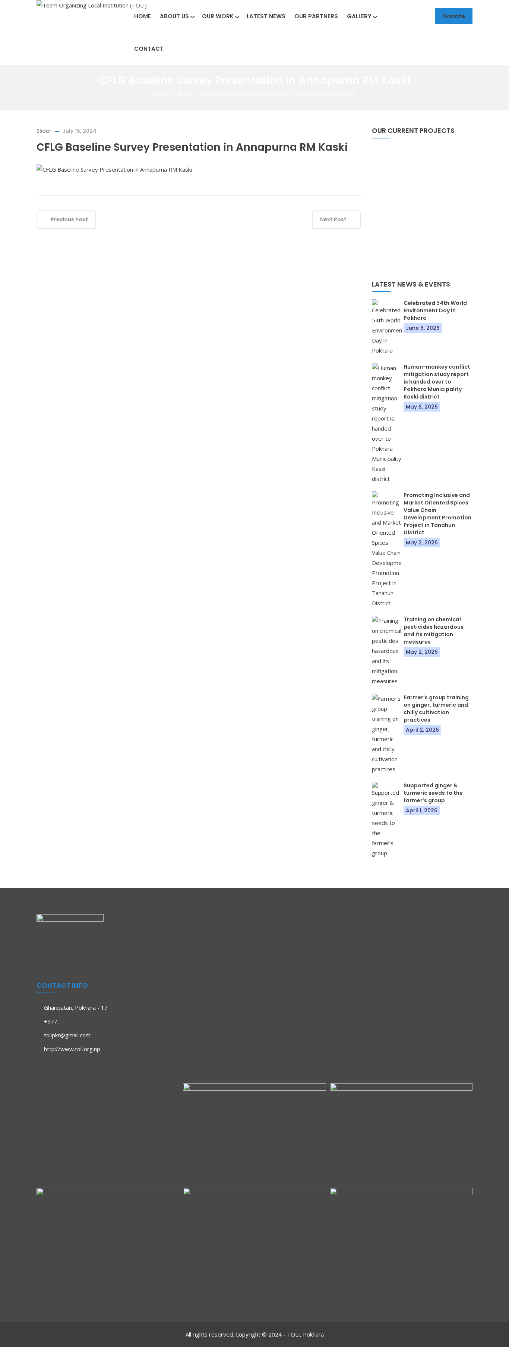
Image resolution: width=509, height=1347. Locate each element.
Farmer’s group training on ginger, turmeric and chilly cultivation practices (436, 708)
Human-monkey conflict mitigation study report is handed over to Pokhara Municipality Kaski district (437, 381)
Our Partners (316, 16)
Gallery (359, 16)
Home (142, 16)
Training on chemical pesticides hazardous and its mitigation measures (434, 631)
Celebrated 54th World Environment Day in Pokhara (435, 310)
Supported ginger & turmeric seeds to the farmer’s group (433, 793)
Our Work (218, 16)
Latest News (266, 16)
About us (174, 16)
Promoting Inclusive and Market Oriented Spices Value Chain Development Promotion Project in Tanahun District (437, 513)
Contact (149, 49)
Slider (184, 93)
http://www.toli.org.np (72, 1049)
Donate (453, 16)
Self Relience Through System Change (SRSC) (422, 243)
